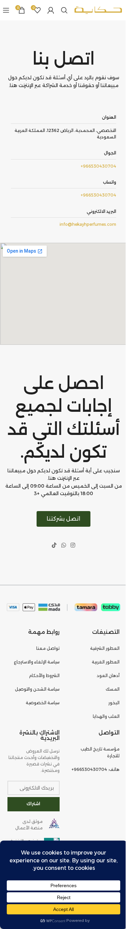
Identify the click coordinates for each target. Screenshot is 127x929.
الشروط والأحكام (44, 675)
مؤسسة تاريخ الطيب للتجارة (100, 752)
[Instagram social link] (72, 545)
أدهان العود (108, 675)
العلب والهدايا (106, 716)
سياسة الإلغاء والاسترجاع (37, 661)
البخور (114, 702)
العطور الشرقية (105, 648)
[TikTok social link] (54, 545)
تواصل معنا (48, 648)
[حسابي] (51, 10)
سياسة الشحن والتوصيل (37, 689)
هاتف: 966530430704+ (95, 769)
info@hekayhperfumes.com (88, 224)
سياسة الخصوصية (43, 702)
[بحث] (64, 10)
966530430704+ (98, 166)
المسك (113, 689)
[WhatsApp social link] (63, 545)
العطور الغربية (106, 661)
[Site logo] (98, 9)
